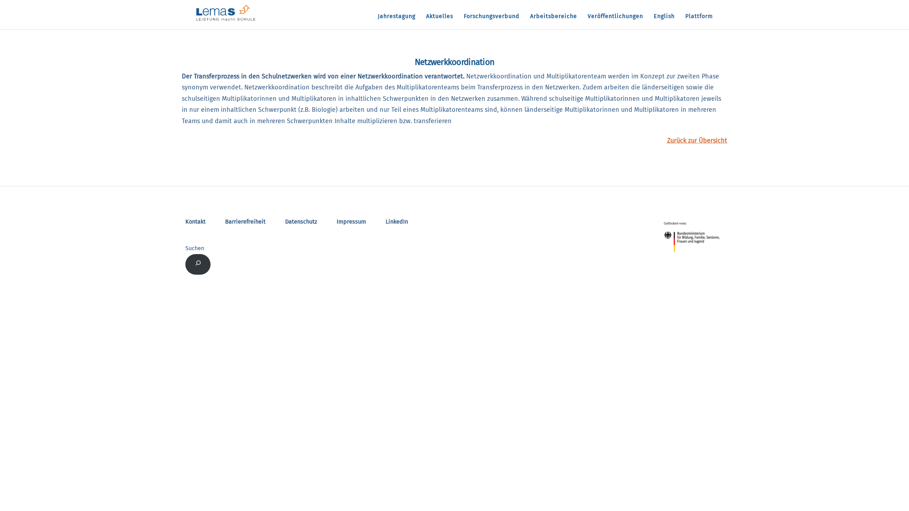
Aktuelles (439, 16)
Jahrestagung (396, 16)
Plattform (699, 16)
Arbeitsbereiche (553, 16)
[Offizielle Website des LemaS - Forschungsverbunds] (226, 20)
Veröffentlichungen (615, 16)
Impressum (351, 221)
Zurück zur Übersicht (697, 140)
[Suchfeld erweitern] (198, 264)
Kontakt (195, 221)
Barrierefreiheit (245, 221)
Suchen (194, 248)
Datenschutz (301, 221)
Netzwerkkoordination (455, 62)
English (664, 16)
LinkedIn (397, 221)
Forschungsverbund (491, 16)
